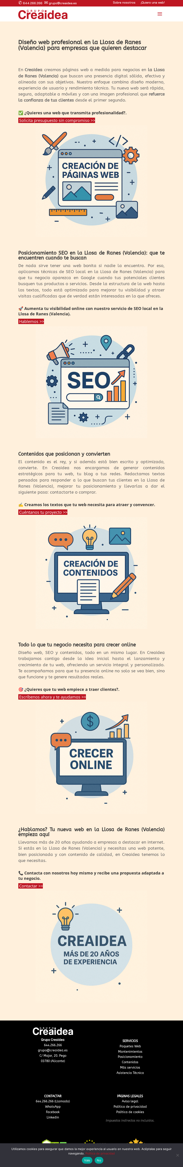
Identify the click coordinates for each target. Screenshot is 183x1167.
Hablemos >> (31, 321)
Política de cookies (130, 1112)
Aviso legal (130, 1101)
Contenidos (130, 1062)
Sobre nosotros (124, 2)
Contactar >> (31, 886)
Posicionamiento (130, 1057)
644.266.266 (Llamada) (53, 1101)
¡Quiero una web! (153, 2)
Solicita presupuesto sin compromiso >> (57, 120)
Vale (87, 1160)
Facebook (53, 1112)
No (99, 1160)
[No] (177, 1155)
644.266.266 (30, 3)
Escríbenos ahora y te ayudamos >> (52, 697)
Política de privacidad (130, 1107)
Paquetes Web (130, 1046)
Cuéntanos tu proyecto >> (43, 512)
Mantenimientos (130, 1052)
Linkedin (53, 1117)
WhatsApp (53, 1107)
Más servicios (130, 1067)
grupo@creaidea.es (60, 3)
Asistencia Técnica (130, 1073)
